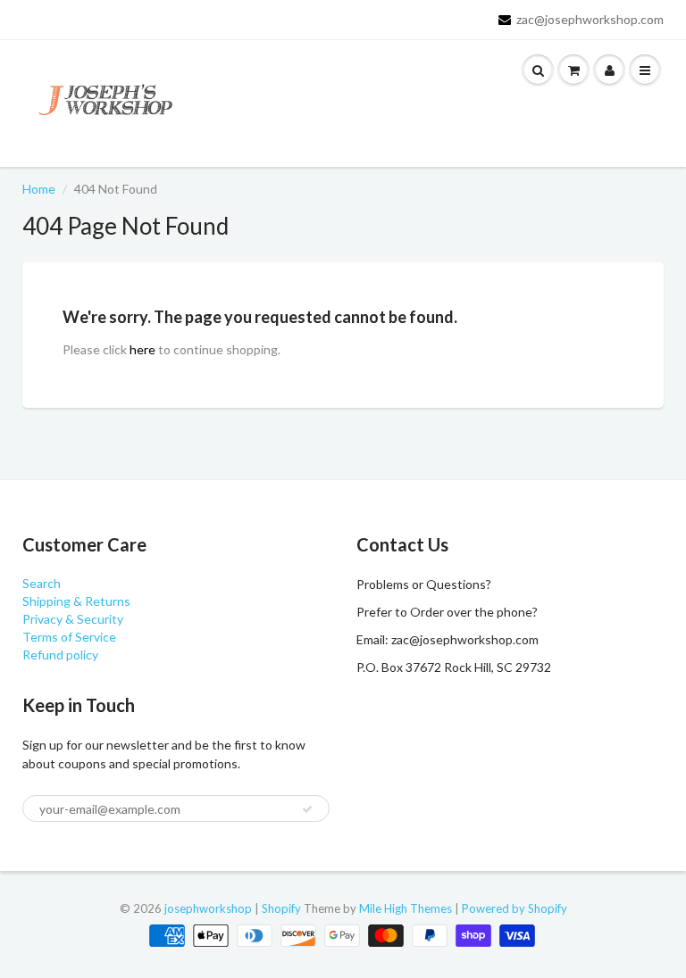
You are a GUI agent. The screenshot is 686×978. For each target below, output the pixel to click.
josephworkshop (208, 908)
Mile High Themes (405, 908)
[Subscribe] (307, 809)
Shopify (281, 908)
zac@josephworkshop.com (590, 19)
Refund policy (60, 654)
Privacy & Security (72, 618)
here (142, 349)
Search (41, 583)
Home (38, 188)
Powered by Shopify (514, 908)
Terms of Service (69, 636)
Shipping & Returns (76, 601)
